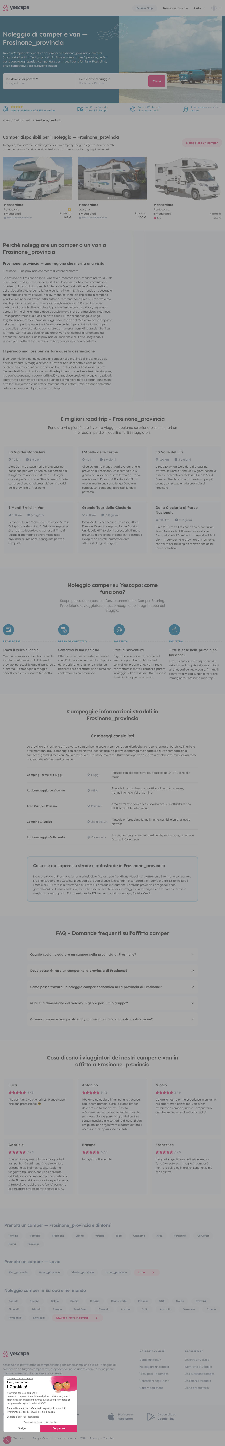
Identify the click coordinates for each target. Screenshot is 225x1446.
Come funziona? (150, 1359)
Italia (145, 1309)
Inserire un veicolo (175, 8)
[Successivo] (68, 178)
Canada (13, 1301)
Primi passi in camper (154, 1373)
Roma (12, 1244)
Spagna (34, 1301)
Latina (80, 1235)
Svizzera (201, 1301)
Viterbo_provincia (82, 1272)
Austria (125, 1309)
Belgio (55, 1301)
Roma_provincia (49, 1272)
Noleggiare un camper (202, 142)
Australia (165, 1309)
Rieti (119, 1235)
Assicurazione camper (199, 1373)
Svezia (180, 1301)
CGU (83, 1438)
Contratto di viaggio (198, 1366)
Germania (189, 1309)
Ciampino (139, 1235)
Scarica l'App (145, 8)
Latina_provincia (116, 1272)
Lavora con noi (66, 1438)
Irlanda (211, 1309)
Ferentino (180, 1235)
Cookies (108, 1438)
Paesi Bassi (80, 1309)
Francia (143, 1301)
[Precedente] (7, 178)
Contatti (47, 1438)
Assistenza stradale (198, 1380)
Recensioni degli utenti (154, 1380)
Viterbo (99, 1235)
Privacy (94, 1438)
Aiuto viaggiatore (151, 1387)
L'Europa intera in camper (72, 1317)
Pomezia (35, 1235)
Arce (159, 1235)
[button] (7, 1440)
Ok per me (59, 1428)
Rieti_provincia (18, 1272)
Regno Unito (119, 1301)
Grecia (74, 1301)
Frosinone (58, 1235)
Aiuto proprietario (197, 1387)
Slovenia (104, 1309)
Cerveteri (203, 1235)
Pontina (13, 1235)
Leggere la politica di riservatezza (23, 1417)
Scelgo (22, 1428)
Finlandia (14, 1309)
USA (162, 1301)
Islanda (36, 1309)
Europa (57, 1309)
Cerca (157, 81)
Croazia (94, 1301)
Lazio (141, 1272)
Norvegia (39, 1317)
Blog (36, 1438)
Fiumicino (33, 1244)
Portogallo (15, 1317)
